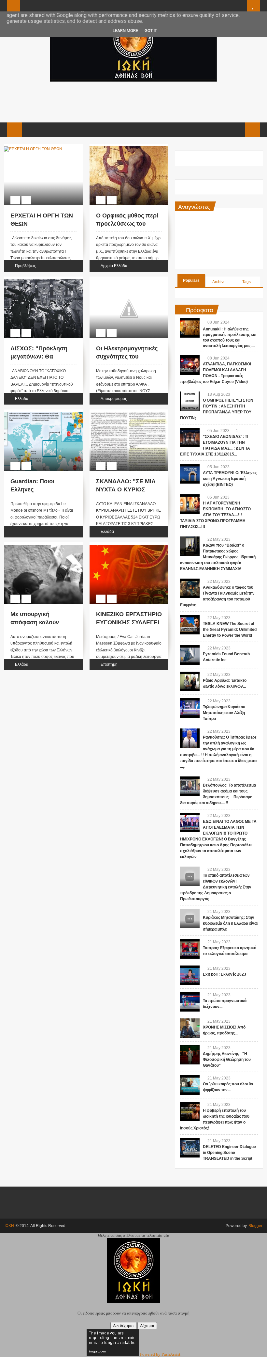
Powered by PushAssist (160, 1354)
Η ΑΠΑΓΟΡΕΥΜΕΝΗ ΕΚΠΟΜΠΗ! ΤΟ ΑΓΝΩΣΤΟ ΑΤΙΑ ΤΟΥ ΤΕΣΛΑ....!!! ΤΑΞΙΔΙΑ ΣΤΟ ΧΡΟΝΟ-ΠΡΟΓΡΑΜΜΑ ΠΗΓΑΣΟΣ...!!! (215, 515)
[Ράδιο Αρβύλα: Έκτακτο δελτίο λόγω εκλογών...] (190, 681)
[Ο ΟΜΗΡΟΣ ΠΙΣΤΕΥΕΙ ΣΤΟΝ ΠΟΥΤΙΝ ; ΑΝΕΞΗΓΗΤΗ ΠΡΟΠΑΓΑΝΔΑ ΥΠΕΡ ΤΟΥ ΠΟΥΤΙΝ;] (190, 401)
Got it (151, 30)
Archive (219, 281)
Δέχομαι (147, 1325)
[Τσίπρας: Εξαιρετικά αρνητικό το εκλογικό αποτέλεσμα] (190, 949)
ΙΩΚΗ (9, 1225)
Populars (191, 280)
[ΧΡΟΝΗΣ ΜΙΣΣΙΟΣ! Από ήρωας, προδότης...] (190, 1028)
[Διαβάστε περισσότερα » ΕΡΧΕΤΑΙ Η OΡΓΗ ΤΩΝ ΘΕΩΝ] (37, 147)
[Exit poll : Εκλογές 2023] (190, 975)
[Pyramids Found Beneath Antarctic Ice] (190, 655)
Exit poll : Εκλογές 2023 (224, 974)
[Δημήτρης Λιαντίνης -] (190, 1054)
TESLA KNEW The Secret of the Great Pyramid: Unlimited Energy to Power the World (230, 629)
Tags (246, 281)
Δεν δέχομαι (123, 1325)
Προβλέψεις (25, 265)
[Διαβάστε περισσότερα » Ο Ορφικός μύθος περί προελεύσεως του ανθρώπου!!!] (123, 147)
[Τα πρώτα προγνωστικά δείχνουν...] (190, 1002)
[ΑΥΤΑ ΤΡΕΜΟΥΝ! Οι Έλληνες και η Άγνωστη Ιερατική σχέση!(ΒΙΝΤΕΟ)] (190, 474)
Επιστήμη (109, 664)
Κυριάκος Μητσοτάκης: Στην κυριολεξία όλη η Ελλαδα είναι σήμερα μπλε (230, 923)
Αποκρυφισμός (114, 398)
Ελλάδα (21, 398)
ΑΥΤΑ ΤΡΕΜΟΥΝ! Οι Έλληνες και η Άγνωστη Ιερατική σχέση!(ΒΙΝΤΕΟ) (230, 479)
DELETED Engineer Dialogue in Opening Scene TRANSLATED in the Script (229, 1152)
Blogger (255, 1225)
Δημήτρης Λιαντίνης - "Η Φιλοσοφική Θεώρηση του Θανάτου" (227, 1059)
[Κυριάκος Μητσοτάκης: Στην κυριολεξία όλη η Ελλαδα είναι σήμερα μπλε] (190, 918)
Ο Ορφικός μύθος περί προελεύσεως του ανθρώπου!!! (127, 223)
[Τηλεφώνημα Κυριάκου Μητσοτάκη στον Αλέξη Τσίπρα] (190, 708)
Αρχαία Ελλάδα (114, 265)
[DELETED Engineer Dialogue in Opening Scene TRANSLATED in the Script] (190, 1147)
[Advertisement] (133, 101)
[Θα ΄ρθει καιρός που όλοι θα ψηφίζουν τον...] (190, 1085)
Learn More (125, 30)
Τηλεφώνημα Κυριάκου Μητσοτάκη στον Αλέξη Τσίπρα (224, 713)
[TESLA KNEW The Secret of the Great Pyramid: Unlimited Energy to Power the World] (190, 624)
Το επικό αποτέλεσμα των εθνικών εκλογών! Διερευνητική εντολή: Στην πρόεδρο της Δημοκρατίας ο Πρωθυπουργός (215, 887)
